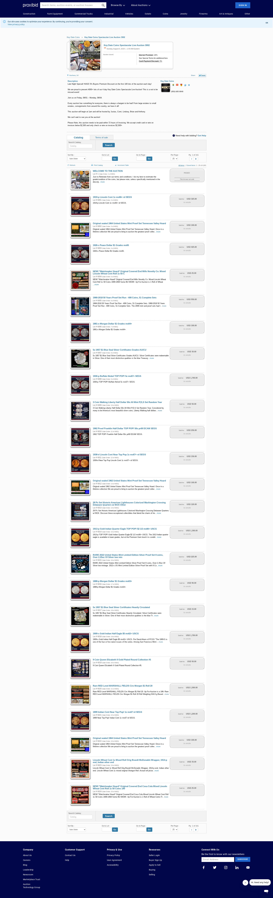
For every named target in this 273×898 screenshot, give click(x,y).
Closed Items (190, 165)
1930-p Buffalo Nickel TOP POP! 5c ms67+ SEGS (117, 376)
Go (114, 159)
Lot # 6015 (97, 560)
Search (108, 145)
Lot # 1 (96, 174)
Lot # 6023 (97, 765)
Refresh (72, 165)
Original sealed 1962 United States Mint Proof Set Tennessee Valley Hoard (129, 481)
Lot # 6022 (97, 741)
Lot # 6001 (97, 200)
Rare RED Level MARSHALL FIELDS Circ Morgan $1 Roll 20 (122, 686)
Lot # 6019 (97, 663)
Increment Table (123, 165)
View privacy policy (16, 24)
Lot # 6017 (97, 610)
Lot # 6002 (97, 226)
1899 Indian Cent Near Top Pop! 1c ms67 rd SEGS (117, 712)
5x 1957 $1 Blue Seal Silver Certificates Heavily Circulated (121, 607)
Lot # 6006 (97, 327)
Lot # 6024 (97, 792)
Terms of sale (101, 137)
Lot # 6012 (97, 484)
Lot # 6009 (97, 405)
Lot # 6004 (97, 277)
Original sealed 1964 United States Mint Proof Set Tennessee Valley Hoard (129, 223)
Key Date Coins (73, 37)
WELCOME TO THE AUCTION (108, 171)
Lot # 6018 (97, 637)
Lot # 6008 (97, 379)
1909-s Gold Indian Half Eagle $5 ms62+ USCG (116, 633)
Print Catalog (98, 164)
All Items (181, 165)
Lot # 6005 (97, 301)
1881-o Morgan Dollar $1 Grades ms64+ (112, 324)
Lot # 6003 (97, 248)
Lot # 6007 (97, 353)
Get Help (202, 135)
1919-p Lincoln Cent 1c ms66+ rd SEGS (112, 197)
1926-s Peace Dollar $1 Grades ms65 (111, 245)
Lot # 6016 (97, 584)
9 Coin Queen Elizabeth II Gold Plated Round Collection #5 (122, 660)
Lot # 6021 (97, 715)
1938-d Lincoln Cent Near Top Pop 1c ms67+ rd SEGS (119, 454)
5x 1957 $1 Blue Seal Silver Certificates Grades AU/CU (119, 350)
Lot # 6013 (97, 508)
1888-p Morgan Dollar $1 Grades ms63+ (112, 581)
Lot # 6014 (97, 532)
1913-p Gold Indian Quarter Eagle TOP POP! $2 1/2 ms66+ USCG (125, 529)
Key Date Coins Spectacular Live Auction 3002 (104, 37)
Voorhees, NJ (74, 75)
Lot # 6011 (97, 458)
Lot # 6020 (97, 689)
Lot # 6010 (97, 431)
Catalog (78, 137)
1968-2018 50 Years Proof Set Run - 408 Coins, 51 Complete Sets (124, 297)
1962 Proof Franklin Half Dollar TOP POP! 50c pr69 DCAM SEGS (125, 428)
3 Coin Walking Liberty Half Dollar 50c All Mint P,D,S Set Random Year (127, 402)
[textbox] (80, 146)
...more (102, 182)
